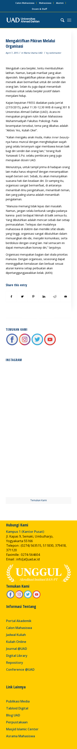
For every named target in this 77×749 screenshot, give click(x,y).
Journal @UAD (16, 648)
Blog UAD (13, 715)
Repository (14, 662)
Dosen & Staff (39, 8)
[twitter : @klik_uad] (37, 345)
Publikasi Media (18, 701)
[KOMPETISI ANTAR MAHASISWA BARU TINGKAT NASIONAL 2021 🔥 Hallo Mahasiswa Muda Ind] (55, 446)
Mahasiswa (45, 2)
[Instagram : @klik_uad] (24, 345)
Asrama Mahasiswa (20, 736)
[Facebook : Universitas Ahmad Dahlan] (12, 345)
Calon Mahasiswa (24, 2)
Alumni (60, 2)
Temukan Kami (38, 500)
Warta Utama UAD (33, 52)
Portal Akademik (18, 621)
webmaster (55, 52)
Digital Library (16, 655)
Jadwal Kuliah (16, 635)
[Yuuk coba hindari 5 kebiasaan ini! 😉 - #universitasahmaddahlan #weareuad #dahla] (22, 413)
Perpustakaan (17, 722)
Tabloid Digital (17, 708)
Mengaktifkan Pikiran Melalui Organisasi (30, 43)
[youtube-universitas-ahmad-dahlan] (50, 345)
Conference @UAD (20, 669)
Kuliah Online (16, 642)
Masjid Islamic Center (22, 729)
